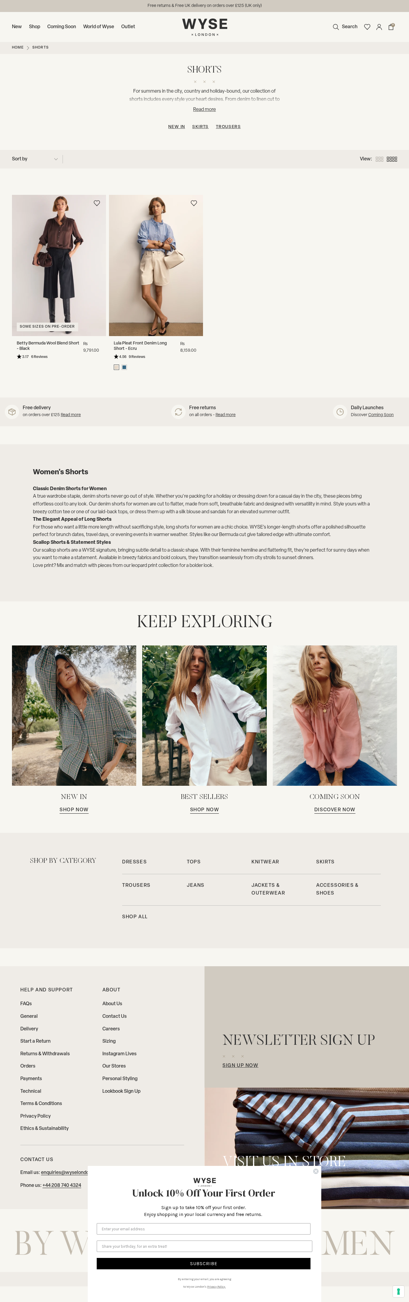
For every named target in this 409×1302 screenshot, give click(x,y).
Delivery (29, 1029)
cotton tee (59, 512)
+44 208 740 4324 (62, 1185)
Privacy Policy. (216, 1287)
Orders (27, 1066)
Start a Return (35, 1041)
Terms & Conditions (41, 1103)
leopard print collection (154, 565)
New (17, 27)
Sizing (109, 1041)
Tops (194, 862)
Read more (71, 415)
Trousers (228, 127)
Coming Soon (61, 27)
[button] (344, 27)
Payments (31, 1079)
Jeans (196, 885)
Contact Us (114, 1016)
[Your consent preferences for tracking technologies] (398, 1291)
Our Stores (114, 1066)
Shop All (135, 917)
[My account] (379, 27)
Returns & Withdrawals (45, 1054)
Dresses (134, 862)
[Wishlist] (367, 27)
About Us (112, 1004)
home (18, 47)
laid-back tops (112, 512)
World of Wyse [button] (98, 27)
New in (176, 127)
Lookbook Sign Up (121, 1091)
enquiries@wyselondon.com (71, 1172)
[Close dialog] (316, 1171)
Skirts (200, 127)
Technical (30, 1091)
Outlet (128, 27)
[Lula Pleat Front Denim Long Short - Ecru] (156, 265)
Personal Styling (119, 1079)
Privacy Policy (35, 1116)
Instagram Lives (119, 1054)
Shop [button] (34, 27)
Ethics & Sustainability (44, 1128)
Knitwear (265, 862)
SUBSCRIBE (203, 1263)
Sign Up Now (240, 1065)
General (29, 1016)
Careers (111, 1029)
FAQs (26, 1004)
